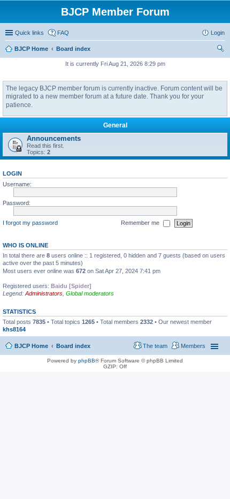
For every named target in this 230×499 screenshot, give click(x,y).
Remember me (141, 223)
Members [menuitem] (193, 346)
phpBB (86, 361)
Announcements (54, 138)
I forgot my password (30, 223)
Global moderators (90, 293)
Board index (73, 346)
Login (12, 173)
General (115, 125)
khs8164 (14, 329)
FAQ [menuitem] (63, 32)
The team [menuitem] (155, 346)
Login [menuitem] (218, 32)
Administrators (44, 293)
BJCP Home (31, 346)
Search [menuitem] (220, 50)
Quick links (29, 32)
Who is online (25, 245)
